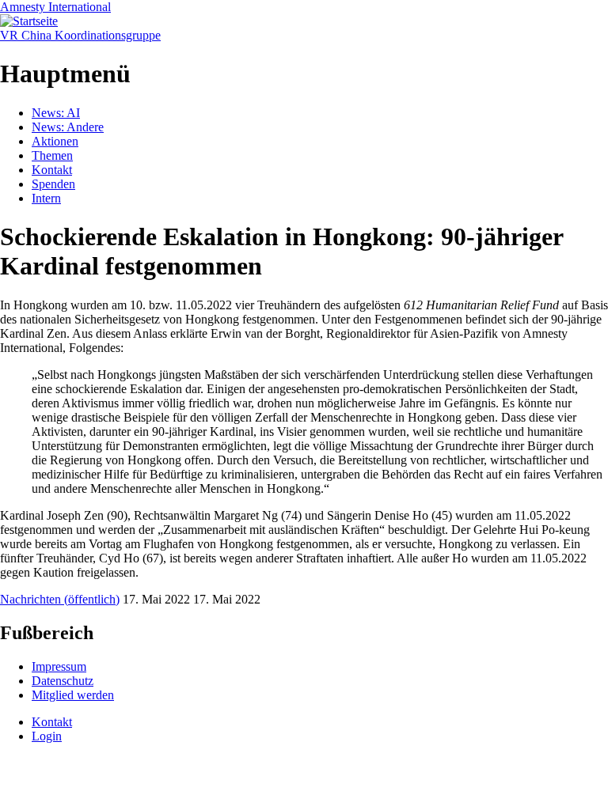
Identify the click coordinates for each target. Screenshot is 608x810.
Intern (46, 198)
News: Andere (68, 127)
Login (47, 736)
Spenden (53, 184)
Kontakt (52, 169)
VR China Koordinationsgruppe (80, 35)
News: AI (56, 112)
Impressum (59, 666)
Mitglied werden (73, 695)
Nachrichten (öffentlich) (60, 599)
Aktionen (55, 141)
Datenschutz (62, 680)
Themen (52, 155)
